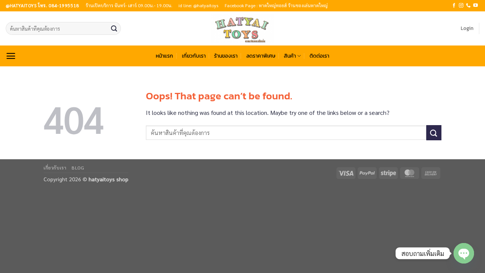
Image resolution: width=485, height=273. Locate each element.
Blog (78, 168)
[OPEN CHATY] (464, 253)
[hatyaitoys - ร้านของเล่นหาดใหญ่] (242, 28)
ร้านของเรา (226, 56)
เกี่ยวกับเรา (194, 56)
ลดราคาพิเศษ (260, 56)
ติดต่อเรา (319, 56)
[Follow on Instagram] (461, 5)
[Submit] (114, 28)
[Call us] (468, 5)
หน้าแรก (164, 56)
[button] (467, 28)
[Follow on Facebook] (454, 5)
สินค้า (290, 56)
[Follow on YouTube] (475, 5)
